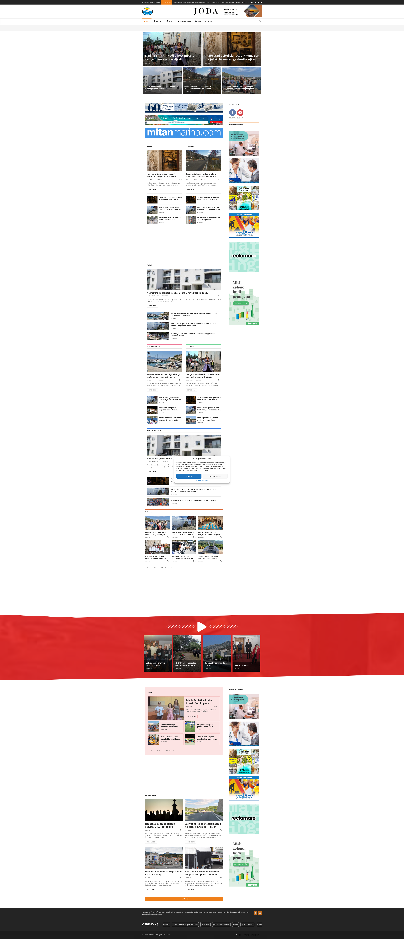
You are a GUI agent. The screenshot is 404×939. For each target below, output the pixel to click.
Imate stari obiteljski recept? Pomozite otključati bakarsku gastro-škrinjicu (232, 57)
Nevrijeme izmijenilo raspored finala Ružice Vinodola (168, 409)
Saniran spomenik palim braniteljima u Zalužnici (208, 557)
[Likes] (258, 2)
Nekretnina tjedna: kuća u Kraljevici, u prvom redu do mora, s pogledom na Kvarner (170, 208)
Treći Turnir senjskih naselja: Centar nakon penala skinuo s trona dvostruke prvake (206, 738)
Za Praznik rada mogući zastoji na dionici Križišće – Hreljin (203, 825)
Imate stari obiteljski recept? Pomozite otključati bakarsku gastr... (161, 175)
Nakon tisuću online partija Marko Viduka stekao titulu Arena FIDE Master (170, 738)
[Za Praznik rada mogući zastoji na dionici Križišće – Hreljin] (204, 810)
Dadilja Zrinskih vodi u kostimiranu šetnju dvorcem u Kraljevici (170, 57)
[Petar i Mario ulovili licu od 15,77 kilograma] (191, 220)
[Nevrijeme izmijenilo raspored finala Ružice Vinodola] (152, 410)
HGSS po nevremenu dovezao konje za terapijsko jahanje (202, 873)
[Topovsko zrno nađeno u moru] (217, 653)
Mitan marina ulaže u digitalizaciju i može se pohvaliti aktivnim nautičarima (194, 314)
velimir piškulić (213, 924)
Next (155, 567)
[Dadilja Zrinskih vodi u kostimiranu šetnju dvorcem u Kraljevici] (172, 49)
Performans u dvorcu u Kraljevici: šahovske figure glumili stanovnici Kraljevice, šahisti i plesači (210, 533)
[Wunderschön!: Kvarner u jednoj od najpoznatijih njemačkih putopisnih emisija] (241, 80)
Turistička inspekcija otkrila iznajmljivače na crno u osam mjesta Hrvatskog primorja (170, 198)
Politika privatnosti (202, 480)
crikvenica (199, 924)
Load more (184, 899)
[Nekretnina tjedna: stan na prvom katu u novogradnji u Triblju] (162, 80)
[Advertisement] (184, 242)
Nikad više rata (242, 665)
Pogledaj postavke (215, 476)
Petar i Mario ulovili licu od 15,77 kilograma (208, 218)
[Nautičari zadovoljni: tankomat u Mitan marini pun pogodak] (184, 547)
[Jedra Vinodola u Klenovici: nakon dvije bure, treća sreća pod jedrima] (152, 420)
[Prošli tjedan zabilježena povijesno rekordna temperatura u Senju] (191, 420)
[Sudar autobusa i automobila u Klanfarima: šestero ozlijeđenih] (202, 80)
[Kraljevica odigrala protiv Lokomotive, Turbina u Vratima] (190, 726)
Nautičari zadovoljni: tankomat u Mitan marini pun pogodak (182, 557)
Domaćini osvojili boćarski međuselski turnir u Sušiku (193, 500)
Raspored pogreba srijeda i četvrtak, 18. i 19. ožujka (160, 825)
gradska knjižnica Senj (261, 924)
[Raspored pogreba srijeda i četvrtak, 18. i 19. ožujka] (164, 810)
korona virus (243, 924)
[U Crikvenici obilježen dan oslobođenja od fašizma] (187, 653)
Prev (148, 567)
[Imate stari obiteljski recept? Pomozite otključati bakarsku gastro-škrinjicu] (232, 49)
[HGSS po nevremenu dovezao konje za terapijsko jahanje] (204, 858)
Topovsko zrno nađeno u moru (216, 664)
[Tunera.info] (147, 11)
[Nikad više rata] (246, 653)
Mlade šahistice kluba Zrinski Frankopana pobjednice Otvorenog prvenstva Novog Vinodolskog (199, 702)
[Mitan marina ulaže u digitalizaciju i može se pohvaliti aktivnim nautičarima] (158, 316)
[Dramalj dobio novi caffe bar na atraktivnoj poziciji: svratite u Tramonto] (158, 336)
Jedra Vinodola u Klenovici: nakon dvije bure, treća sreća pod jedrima (170, 419)
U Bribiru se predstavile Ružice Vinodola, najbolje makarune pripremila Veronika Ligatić (155, 557)
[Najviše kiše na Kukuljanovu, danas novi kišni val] (152, 220)
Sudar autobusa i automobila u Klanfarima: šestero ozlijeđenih (198, 87)
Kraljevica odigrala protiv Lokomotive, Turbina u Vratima (205, 726)
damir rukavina (185, 924)
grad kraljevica (169, 924)
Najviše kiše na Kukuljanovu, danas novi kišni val (170, 218)
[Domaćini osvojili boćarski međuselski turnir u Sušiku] (158, 502)
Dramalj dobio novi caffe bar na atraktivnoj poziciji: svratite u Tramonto (193, 335)
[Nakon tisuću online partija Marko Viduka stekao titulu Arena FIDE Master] (153, 739)
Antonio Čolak (228, 924)
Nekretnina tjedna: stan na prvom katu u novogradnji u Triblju (161, 87)
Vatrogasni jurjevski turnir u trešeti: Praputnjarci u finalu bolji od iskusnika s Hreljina (156, 664)
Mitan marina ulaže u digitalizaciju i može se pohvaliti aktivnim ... (164, 375)
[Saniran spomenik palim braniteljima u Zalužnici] (210, 547)
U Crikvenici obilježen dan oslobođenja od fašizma (185, 664)
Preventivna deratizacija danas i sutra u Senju (163, 873)
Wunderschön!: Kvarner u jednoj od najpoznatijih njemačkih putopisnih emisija (211, 2)
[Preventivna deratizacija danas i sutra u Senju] (164, 858)
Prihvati (189, 476)
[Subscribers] (261, 2)
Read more (152, 190)
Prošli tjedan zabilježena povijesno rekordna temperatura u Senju (207, 419)
